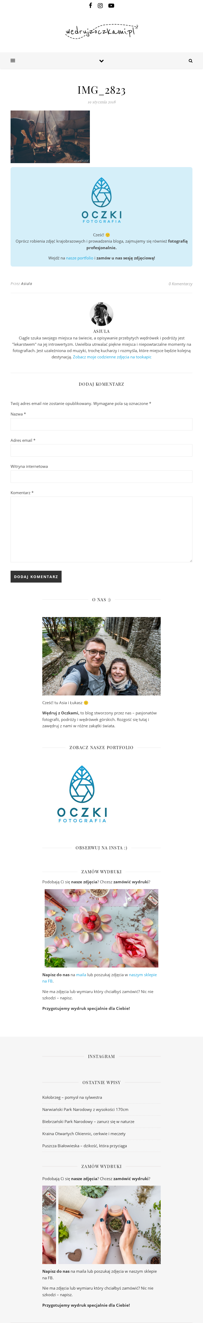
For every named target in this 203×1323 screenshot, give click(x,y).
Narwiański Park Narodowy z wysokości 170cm (85, 1109)
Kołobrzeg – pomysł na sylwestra (72, 1097)
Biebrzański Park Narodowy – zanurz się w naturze (88, 1121)
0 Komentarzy (180, 283)
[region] (101, 928)
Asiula (26, 283)
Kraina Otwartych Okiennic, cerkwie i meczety (84, 1133)
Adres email (23, 440)
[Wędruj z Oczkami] (101, 31)
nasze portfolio (79, 257)
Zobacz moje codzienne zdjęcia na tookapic (112, 356)
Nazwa (18, 414)
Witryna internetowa (29, 466)
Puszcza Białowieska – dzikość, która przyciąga (84, 1145)
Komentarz (22, 492)
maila (81, 974)
